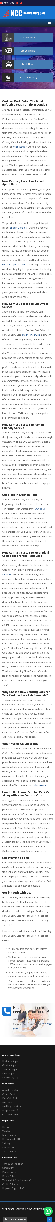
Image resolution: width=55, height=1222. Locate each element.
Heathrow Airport (10, 1061)
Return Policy (8, 1176)
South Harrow (9, 1151)
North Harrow (9, 1135)
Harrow (6, 1126)
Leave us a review (17, 1219)
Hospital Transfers (11, 1110)
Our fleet (40, 508)
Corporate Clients (11, 1114)
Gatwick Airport (9, 1065)
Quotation (27, 50)
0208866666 (8, 3)
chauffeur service (31, 334)
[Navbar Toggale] (49, 23)
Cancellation (8, 1167)
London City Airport (12, 1077)
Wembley (6, 1130)
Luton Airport (8, 1073)
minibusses (19, 146)
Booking (27, 77)
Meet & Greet (9, 1102)
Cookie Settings (10, 1184)
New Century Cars (36, 1208)
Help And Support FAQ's (14, 1188)
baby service (39, 785)
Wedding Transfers (11, 1106)
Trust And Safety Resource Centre (19, 1180)
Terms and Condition (12, 1163)
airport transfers (19, 227)
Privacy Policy (9, 1172)
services (6, 574)
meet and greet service (14, 264)
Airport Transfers (10, 1089)
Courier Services (10, 1094)
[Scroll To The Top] (49, 1219)
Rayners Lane (9, 1147)
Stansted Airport (10, 1069)
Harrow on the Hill (11, 1139)
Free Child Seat (9, 1098)
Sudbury (6, 1143)
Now (27, 64)
